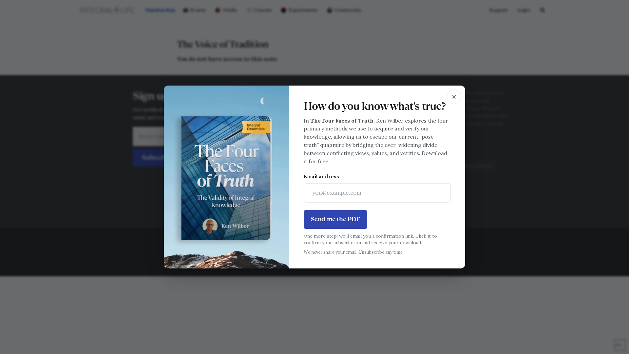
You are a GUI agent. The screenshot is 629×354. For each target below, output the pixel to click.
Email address (321, 176)
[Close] (454, 96)
